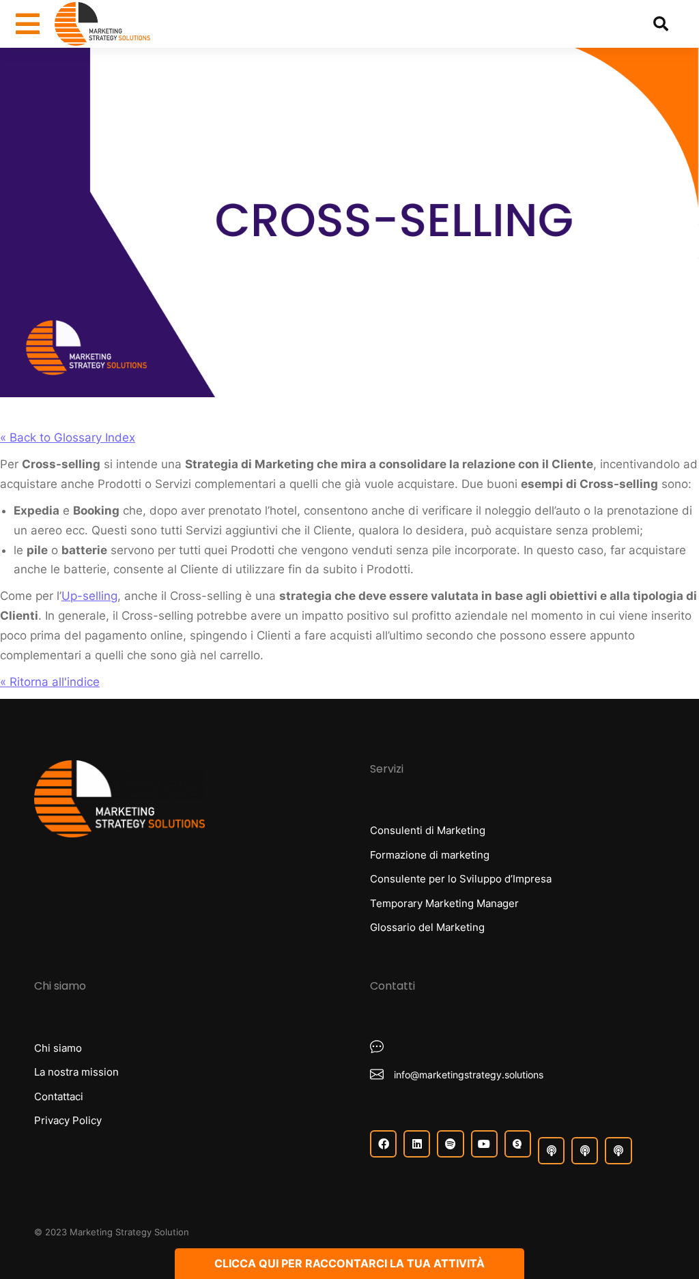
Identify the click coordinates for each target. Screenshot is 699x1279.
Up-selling (89, 596)
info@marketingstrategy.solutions (468, 1074)
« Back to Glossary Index (67, 437)
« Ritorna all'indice (50, 682)
